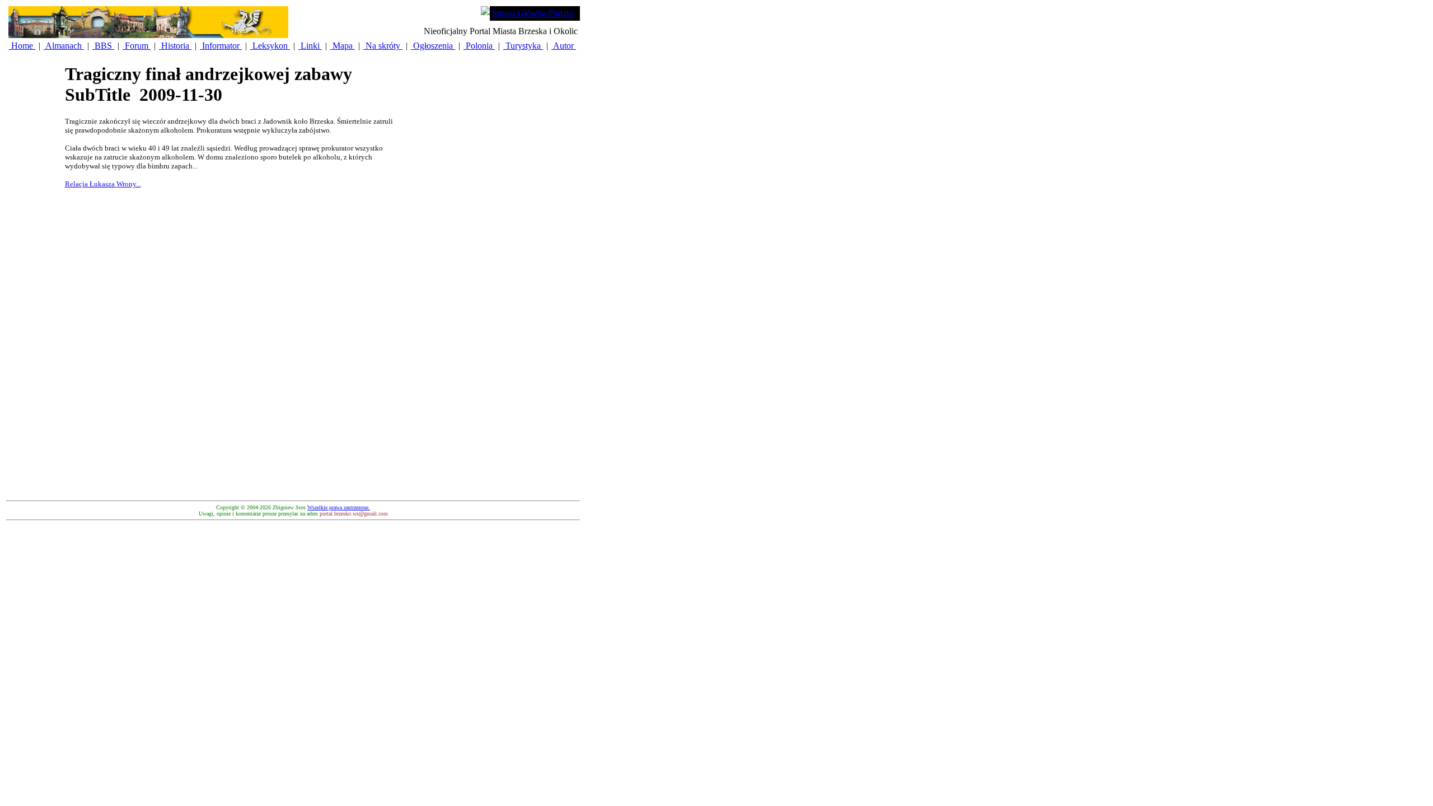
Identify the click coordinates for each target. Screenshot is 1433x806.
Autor (563, 45)
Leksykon (270, 45)
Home (22, 45)
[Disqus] (233, 355)
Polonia (479, 45)
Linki (310, 45)
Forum (137, 45)
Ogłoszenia (433, 45)
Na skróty (382, 45)
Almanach (64, 45)
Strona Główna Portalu (532, 13)
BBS (103, 45)
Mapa (342, 45)
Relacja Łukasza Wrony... (103, 184)
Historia (175, 45)
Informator (221, 45)
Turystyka (523, 45)
